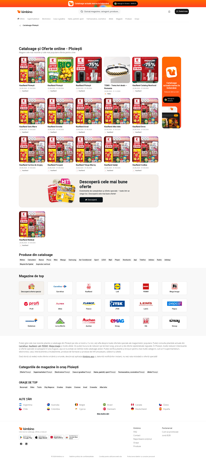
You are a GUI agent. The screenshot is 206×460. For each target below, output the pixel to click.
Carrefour (23, 346)
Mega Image (54, 346)
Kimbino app (88, 356)
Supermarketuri (33, 19)
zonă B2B (166, 435)
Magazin (119, 19)
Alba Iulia (103, 387)
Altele (111, 19)
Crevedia (93, 387)
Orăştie (68, 387)
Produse (128, 19)
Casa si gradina (59, 19)
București (23, 387)
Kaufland (33, 346)
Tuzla (39, 387)
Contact (136, 435)
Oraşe (137, 19)
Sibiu (32, 387)
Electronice (46, 19)
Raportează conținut (142, 439)
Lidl (39, 346)
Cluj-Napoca (49, 387)
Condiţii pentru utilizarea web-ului (110, 456)
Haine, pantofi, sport (76, 19)
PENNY (45, 346)
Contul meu (183, 11)
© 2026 (57, 456)
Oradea (60, 387)
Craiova (77, 387)
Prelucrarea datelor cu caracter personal (141, 456)
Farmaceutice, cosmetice (96, 19)
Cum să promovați (170, 432)
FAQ (135, 432)
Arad (85, 387)
